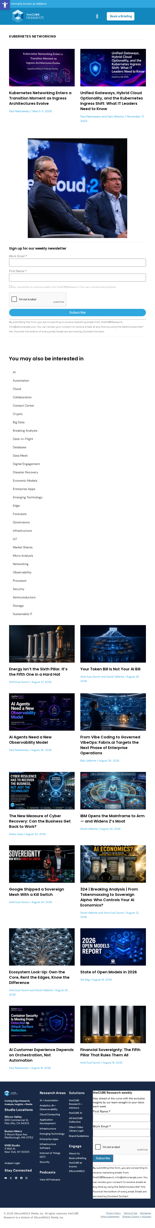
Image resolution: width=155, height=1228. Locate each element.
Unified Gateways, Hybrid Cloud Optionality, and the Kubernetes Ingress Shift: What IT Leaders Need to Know (111, 100)
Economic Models (25, 481)
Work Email (18, 256)
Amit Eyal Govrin (19, 682)
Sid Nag (85, 979)
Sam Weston (115, 116)
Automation (21, 381)
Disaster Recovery (25, 472)
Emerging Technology (28, 497)
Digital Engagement (26, 464)
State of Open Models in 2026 (108, 972)
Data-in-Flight (23, 439)
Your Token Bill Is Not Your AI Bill (110, 669)
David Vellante (115, 676)
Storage (18, 606)
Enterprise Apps (24, 489)
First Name (18, 271)
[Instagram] (26, 1178)
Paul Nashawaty (19, 111)
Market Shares (23, 547)
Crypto (17, 414)
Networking (21, 564)
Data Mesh (20, 456)
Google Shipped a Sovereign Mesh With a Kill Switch (36, 892)
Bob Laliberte (88, 760)
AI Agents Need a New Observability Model (30, 739)
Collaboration (22, 397)
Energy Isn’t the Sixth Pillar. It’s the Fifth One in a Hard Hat (38, 671)
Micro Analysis (23, 556)
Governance (21, 522)
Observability (22, 572)
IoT (15, 539)
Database (19, 447)
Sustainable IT (22, 614)
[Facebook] (21, 1178)
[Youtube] (6, 1178)
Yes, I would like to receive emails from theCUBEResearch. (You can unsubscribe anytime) (64, 287)
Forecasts (20, 514)
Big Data (19, 422)
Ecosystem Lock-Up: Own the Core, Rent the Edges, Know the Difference (39, 977)
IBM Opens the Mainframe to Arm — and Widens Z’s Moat (112, 818)
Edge (16, 506)
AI (14, 372)
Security (18, 589)
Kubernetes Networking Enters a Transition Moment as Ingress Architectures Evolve (40, 98)
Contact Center (23, 406)
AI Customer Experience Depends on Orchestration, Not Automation (41, 1055)
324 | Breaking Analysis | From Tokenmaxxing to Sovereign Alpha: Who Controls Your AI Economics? (109, 897)
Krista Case (16, 834)
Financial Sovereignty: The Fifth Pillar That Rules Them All (110, 1052)
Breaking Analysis (25, 431)
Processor (20, 581)
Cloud (17, 389)
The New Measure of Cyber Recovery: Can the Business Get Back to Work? (40, 821)
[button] (5, 5)
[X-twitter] (11, 1178)
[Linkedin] (16, 1178)
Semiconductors (24, 597)
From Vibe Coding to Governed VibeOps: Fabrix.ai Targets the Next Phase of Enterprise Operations (110, 745)
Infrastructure (22, 531)
